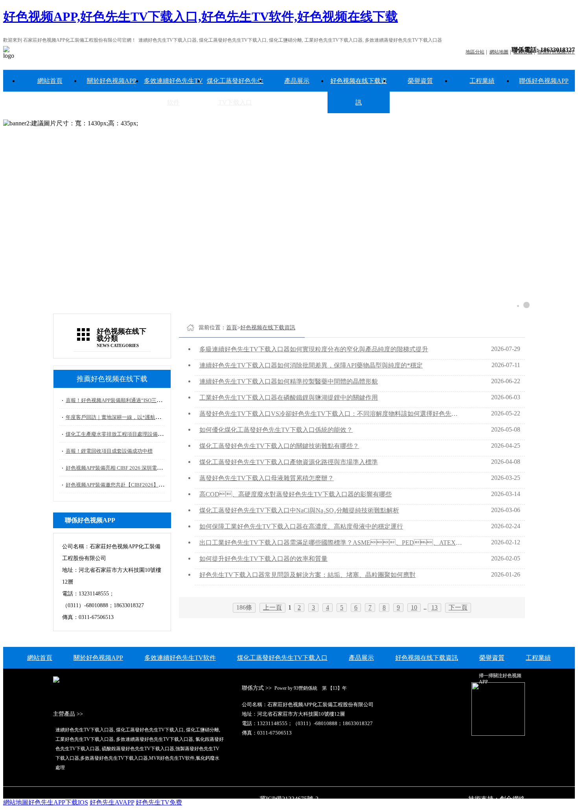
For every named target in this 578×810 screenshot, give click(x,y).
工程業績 (482, 80)
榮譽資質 (420, 80)
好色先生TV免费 (159, 802)
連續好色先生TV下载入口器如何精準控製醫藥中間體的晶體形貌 (288, 381)
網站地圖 (15, 802)
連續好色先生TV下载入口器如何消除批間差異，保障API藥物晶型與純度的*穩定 (311, 365)
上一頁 (272, 607)
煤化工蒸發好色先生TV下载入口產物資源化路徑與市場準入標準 (288, 462)
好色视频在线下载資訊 (358, 91)
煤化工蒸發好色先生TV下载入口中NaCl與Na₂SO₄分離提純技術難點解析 (299, 510)
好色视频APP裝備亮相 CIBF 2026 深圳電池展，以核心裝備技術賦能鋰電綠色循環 (157, 468)
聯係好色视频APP (544, 80)
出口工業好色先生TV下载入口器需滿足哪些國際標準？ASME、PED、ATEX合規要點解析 (331, 542)
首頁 (231, 328)
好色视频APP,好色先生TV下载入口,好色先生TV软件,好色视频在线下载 (200, 16)
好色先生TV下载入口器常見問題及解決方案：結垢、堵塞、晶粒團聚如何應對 (307, 574)
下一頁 (458, 607)
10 (414, 607)
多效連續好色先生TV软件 (173, 91)
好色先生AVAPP (112, 802)
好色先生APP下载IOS (58, 802)
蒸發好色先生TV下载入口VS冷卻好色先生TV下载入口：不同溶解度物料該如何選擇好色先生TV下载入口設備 (331, 413)
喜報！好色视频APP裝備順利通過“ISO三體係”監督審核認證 (133, 400)
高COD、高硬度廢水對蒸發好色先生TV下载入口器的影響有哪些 (295, 494)
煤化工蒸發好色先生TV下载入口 (235, 91)
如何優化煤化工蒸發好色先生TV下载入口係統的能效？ (276, 429)
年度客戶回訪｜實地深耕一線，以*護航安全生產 (121, 417)
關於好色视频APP (111, 80)
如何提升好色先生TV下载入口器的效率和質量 (263, 558)
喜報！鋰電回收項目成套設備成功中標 (109, 451)
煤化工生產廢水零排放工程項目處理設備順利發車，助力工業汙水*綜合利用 (151, 434)
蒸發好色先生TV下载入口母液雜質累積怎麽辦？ (266, 478)
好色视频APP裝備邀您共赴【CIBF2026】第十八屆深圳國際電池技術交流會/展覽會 (159, 485)
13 (434, 607)
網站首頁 (50, 80)
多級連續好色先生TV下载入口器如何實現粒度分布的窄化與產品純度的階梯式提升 (313, 349)
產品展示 (296, 80)
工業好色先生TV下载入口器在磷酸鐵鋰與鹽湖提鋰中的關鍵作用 (288, 397)
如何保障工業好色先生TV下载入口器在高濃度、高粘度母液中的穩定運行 (301, 526)
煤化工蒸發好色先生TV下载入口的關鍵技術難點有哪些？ (279, 446)
